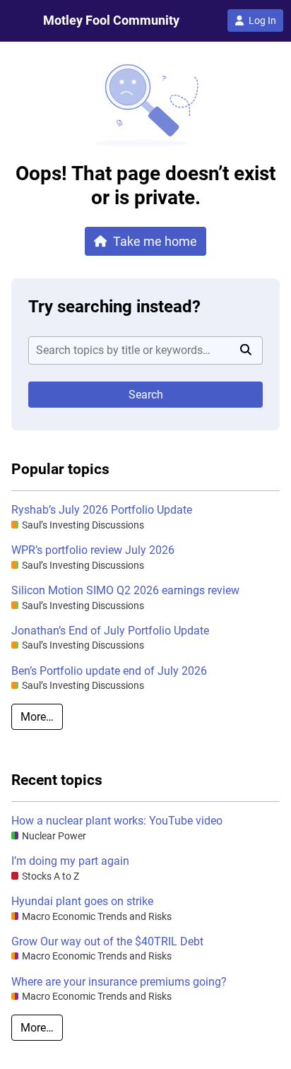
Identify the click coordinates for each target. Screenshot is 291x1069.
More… (37, 717)
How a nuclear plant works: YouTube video (116, 820)
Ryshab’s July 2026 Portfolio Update (101, 509)
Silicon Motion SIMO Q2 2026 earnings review (125, 590)
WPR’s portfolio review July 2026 (92, 550)
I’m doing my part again (70, 861)
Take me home (155, 241)
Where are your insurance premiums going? (119, 981)
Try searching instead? (114, 307)
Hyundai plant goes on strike (82, 901)
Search (146, 394)
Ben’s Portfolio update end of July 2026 (109, 671)
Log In (262, 20)
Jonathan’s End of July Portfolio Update (110, 630)
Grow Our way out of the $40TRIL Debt (107, 941)
